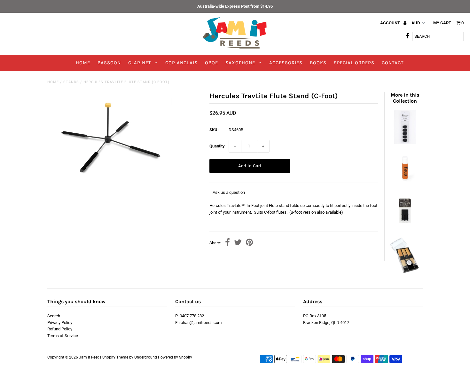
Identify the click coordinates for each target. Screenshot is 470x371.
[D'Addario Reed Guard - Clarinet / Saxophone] (404, 226)
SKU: (214, 129)
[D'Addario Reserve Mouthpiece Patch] (404, 142)
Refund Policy (59, 329)
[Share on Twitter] (238, 243)
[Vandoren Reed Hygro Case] (404, 272)
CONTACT (393, 63)
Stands (71, 82)
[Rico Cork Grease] (404, 184)
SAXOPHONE (240, 63)
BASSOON (109, 63)
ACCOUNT (390, 22)
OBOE (211, 63)
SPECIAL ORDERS (354, 63)
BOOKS (318, 63)
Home (53, 82)
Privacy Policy (59, 322)
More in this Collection (405, 98)
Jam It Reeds (90, 357)
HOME (83, 63)
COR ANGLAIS (181, 63)
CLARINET (139, 63)
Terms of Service (62, 335)
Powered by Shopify (175, 357)
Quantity (217, 146)
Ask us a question (229, 192)
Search (53, 315)
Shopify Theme (115, 357)
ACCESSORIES (285, 63)
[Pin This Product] (249, 243)
